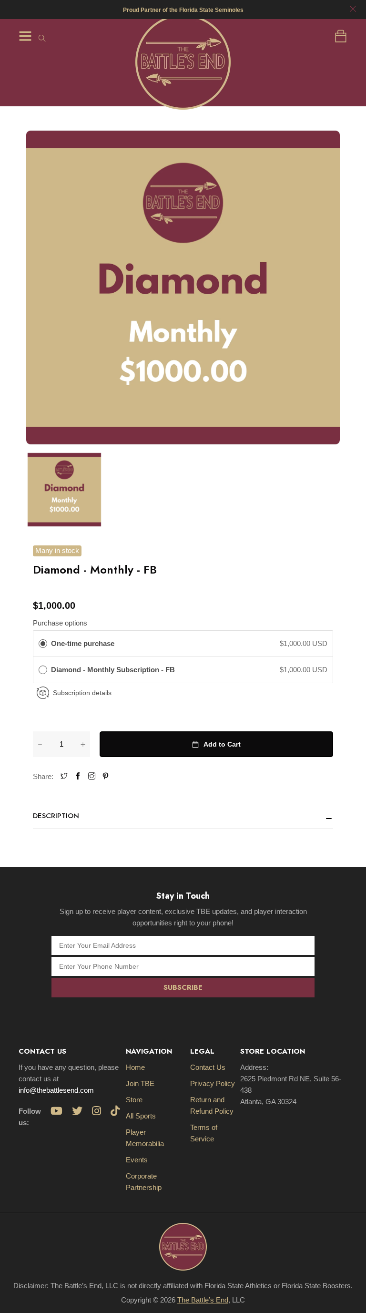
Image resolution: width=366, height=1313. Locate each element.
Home (135, 1067)
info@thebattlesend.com (56, 1090)
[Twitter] (64, 776)
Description (56, 815)
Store (134, 1100)
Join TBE (140, 1083)
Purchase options (60, 623)
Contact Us (207, 1067)
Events (137, 1160)
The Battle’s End (202, 1300)
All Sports (141, 1116)
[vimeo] (106, 776)
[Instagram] (92, 776)
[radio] (43, 643)
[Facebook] (78, 776)
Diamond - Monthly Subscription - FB (114, 670)
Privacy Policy (212, 1083)
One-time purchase (82, 643)
